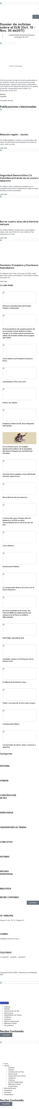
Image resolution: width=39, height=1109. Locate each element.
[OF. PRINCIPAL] (2, 909)
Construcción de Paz (16, 1072)
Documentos (13, 1086)
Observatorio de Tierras (17, 1076)
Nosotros (7, 1092)
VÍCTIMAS (4, 857)
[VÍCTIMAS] (2, 850)
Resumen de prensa (27, 35)
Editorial (11, 1068)
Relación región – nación (14, 135)
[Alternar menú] (4, 1003)
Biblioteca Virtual (14, 1084)
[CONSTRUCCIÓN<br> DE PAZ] (2, 789)
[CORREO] (2, 927)
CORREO (4, 934)
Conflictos (12, 1078)
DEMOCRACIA (6, 813)
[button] (33, 903)
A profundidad (14, 35)
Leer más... (4, 148)
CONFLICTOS (6, 842)
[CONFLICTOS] (2, 835)
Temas (6, 1066)
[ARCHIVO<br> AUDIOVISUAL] (2, 865)
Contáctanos (8, 1095)
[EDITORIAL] (2, 759)
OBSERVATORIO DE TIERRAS (13, 827)
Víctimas (11, 1080)
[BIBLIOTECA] (2, 882)
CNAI (15, 973)
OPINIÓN (4, 781)
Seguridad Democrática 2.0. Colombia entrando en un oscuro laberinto (19, 178)
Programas (8, 1090)
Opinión (11, 1070)
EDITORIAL (5, 766)
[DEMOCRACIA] (2, 806)
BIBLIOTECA (5, 889)
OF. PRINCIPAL (7, 916)
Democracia (12, 1074)
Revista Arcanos (10, 1088)
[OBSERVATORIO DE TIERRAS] (2, 821)
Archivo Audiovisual (15, 1082)
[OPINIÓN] (2, 774)
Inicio (6, 1064)
